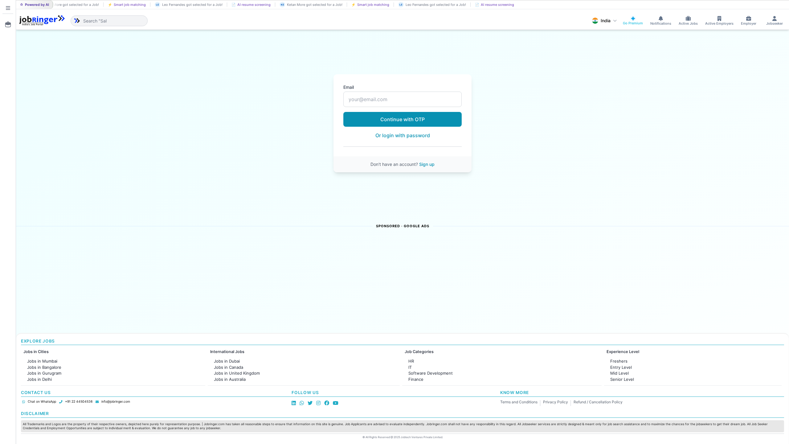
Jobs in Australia (230, 379)
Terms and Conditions (519, 402)
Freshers (619, 361)
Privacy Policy (555, 402)
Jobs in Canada (228, 367)
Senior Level (622, 379)
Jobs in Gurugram (44, 373)
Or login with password (402, 135)
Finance (415, 379)
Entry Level (621, 367)
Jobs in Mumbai (42, 361)
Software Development (430, 373)
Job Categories (419, 351)
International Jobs (227, 351)
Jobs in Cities (36, 351)
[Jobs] (6, 24)
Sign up (427, 164)
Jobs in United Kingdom (237, 373)
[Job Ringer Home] (42, 20)
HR (411, 361)
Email (348, 87)
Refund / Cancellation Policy (598, 402)
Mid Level (619, 373)
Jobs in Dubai (227, 361)
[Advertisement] (207, 281)
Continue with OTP (402, 119)
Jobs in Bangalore (44, 367)
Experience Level (623, 351)
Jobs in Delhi (39, 379)
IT (410, 367)
